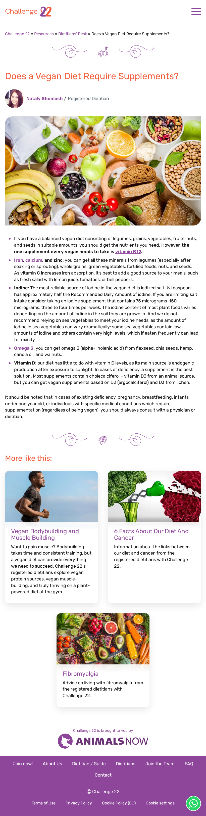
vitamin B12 (128, 251)
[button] (196, 11)
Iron (18, 260)
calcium (33, 260)
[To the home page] (103, 11)
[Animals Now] (103, 742)
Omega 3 (23, 348)
